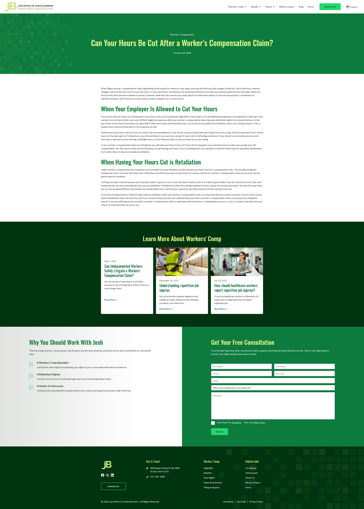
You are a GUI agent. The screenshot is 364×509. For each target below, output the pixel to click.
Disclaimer (236, 422)
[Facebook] (102, 475)
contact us (231, 201)
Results (254, 6)
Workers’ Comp (236, 6)
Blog (301, 6)
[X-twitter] (107, 475)
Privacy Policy (259, 422)
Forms (311, 6)
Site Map (241, 501)
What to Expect (286, 6)
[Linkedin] (112, 475)
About (269, 6)
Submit (219, 431)
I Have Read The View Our (241, 422)
